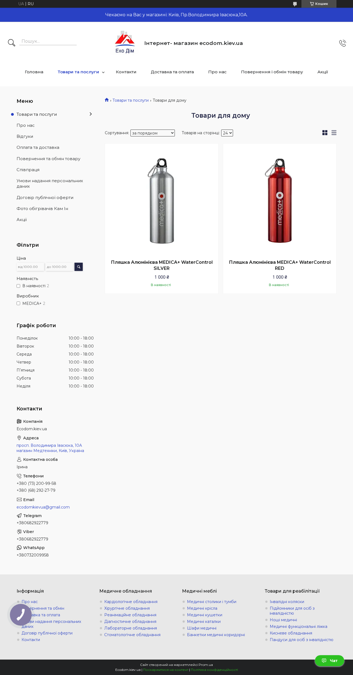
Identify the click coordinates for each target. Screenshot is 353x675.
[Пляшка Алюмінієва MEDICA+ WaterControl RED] (279, 200)
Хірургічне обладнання (127, 608)
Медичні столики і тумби (211, 601)
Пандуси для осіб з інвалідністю (301, 639)
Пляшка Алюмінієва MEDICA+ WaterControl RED (280, 265)
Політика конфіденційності (214, 670)
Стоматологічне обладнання (132, 634)
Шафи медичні (201, 628)
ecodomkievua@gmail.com (43, 507)
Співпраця (28, 169)
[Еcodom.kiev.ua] (125, 43)
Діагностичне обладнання (130, 621)
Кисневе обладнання (291, 633)
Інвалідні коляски (287, 601)
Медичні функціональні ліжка (298, 626)
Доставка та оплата (172, 71)
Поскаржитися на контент (165, 670)
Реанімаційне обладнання (130, 614)
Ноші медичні (283, 619)
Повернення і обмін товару (272, 71)
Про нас (217, 71)
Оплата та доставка (38, 147)
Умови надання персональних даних (50, 183)
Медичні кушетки (204, 614)
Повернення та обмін (43, 608)
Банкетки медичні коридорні (216, 634)
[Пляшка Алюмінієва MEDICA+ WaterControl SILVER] (161, 200)
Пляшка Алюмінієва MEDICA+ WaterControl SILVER (162, 265)
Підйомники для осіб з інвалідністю (292, 611)
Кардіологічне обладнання (130, 601)
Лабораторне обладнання (130, 628)
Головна (34, 71)
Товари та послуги (78, 71)
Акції (322, 71)
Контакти (126, 71)
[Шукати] (12, 43)
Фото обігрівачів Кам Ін (42, 208)
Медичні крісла (202, 608)
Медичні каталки (204, 621)
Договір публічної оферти (45, 197)
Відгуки (25, 136)
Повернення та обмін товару (48, 158)
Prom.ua (206, 665)
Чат (334, 660)
